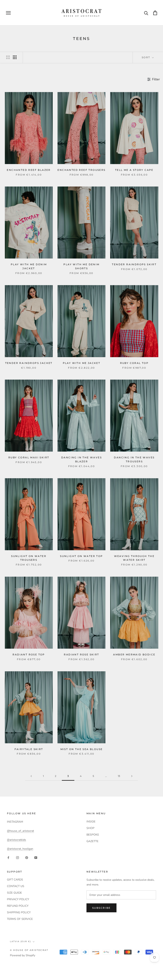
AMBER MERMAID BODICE (134, 654)
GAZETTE (92, 841)
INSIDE (90, 821)
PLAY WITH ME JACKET (81, 363)
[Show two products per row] (8, 57)
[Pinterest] (26, 857)
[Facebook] (8, 857)
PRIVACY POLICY (18, 899)
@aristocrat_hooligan (20, 849)
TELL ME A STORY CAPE (134, 169)
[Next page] (132, 776)
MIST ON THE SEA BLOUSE (81, 749)
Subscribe (101, 907)
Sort (146, 57)
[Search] (146, 13)
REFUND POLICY (17, 906)
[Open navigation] (8, 13)
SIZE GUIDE (14, 893)
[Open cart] (155, 13)
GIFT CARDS (15, 879)
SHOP (90, 828)
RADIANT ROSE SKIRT (81, 654)
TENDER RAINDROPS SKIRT (134, 264)
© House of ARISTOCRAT (29, 950)
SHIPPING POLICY (19, 912)
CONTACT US (15, 886)
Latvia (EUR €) (20, 941)
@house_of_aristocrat (20, 831)
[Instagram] (17, 857)
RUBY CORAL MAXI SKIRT (28, 457)
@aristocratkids (16, 840)
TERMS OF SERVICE (20, 919)
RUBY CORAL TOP (134, 363)
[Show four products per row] (14, 57)
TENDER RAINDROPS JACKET (28, 363)
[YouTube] (35, 857)
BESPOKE (92, 835)
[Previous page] (31, 776)
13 (119, 776)
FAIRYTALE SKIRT (29, 749)
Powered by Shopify (22, 955)
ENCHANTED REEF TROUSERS (81, 169)
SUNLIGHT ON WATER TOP (81, 556)
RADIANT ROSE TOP (29, 654)
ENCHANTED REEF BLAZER (28, 169)
